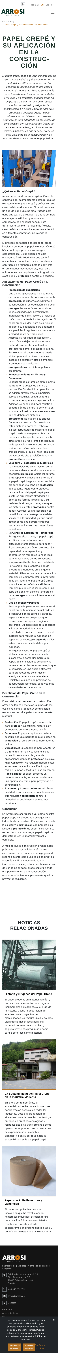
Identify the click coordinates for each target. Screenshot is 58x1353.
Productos (7, 1309)
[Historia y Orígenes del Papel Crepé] (29, 965)
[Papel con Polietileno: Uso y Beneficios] (29, 1171)
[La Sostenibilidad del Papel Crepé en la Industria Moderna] (29, 1064)
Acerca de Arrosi (10, 1313)
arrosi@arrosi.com (16, 1296)
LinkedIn (12, 1302)
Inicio (4, 21)
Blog (12, 21)
